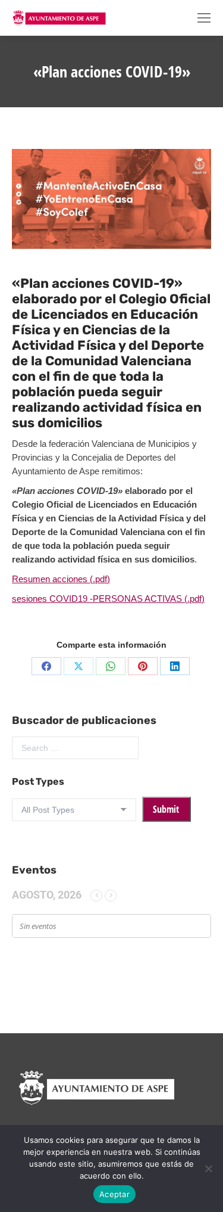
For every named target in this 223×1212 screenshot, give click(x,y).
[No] (208, 1168)
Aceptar (114, 1194)
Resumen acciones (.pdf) (61, 579)
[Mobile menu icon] (204, 18)
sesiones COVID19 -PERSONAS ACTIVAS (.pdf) (108, 598)
